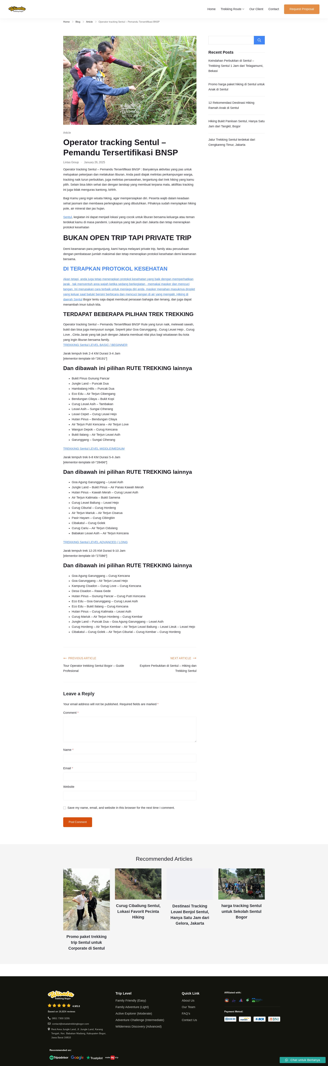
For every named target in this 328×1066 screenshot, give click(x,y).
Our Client (256, 9)
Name (68, 750)
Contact (273, 9)
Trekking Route (231, 9)
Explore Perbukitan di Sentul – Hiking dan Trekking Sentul (168, 668)
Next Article (180, 658)
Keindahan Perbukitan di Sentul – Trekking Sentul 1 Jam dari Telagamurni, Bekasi (235, 66)
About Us (188, 1000)
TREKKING (71, 345)
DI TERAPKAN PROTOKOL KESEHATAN (115, 269)
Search (259, 40)
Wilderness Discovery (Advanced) (138, 1026)
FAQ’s (186, 1013)
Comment (71, 712)
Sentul (67, 217)
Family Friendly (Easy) (130, 1000)
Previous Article (82, 658)
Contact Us (189, 1020)
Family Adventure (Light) (132, 1007)
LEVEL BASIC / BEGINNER (107, 345)
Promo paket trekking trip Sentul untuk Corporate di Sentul (86, 942)
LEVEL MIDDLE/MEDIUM (106, 448)
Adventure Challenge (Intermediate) (139, 1020)
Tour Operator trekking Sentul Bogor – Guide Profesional (93, 668)
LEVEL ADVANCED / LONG (108, 542)
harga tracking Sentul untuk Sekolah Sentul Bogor (241, 912)
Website (68, 786)
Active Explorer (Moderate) (133, 1013)
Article (67, 132)
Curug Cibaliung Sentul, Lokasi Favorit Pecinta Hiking (138, 912)
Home (211, 9)
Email (68, 768)
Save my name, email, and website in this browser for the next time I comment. (121, 807)
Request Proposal (302, 9)
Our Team (188, 1007)
